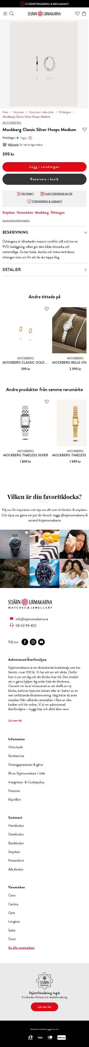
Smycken (18, 112)
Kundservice (16, 756)
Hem (5, 112)
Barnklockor (16, 843)
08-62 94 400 (26, 625)
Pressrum (14, 791)
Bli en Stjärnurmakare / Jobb (26, 773)
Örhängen (65, 112)
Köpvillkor (14, 799)
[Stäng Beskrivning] (86, 232)
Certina (13, 904)
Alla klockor (15, 869)
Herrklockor (16, 825)
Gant (11, 913)
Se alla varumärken (21, 948)
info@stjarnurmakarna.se (32, 619)
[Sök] (12, 14)
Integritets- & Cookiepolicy (26, 782)
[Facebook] (25, 642)
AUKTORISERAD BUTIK (58, 194)
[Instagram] (33, 642)
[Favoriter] (77, 14)
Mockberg (42, 212)
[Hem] (44, 13)
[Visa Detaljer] (86, 269)
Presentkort (16, 860)
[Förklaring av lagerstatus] (30, 137)
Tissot (12, 939)
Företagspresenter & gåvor (25, 764)
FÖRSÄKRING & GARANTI (47, 201)
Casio (12, 895)
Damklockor (16, 834)
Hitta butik (15, 747)
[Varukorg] (84, 14)
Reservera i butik (44, 179)
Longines (14, 921)
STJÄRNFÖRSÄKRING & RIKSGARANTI (47, 4)
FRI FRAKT (27, 194)
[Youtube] (41, 642)
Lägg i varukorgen (44, 166)
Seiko (12, 930)
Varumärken (25, 212)
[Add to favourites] (85, 130)
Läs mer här (15, 720)
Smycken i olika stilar (41, 112)
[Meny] (5, 14)
